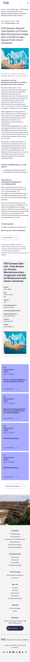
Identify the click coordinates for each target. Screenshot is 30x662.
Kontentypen (15, 562)
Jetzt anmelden (8, 237)
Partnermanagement (15, 547)
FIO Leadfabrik (15, 536)
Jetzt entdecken (8, 389)
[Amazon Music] (26, 652)
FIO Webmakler (15, 534)
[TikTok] (16, 652)
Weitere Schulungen (12, 486)
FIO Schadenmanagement (15, 575)
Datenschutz (15, 593)
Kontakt (15, 588)
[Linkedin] (4, 652)
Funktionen (15, 560)
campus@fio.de (9, 326)
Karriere (15, 590)
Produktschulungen (15, 544)
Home (3, 9)
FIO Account (15, 557)
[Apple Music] (22, 652)
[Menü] (28, 3)
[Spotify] (19, 652)
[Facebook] (10, 652)
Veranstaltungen (12, 9)
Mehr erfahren (13, 628)
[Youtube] (13, 652)
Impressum (15, 596)
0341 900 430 (8, 321)
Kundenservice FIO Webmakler (15, 539)
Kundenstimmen (15, 542)
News (15, 611)
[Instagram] (7, 652)
